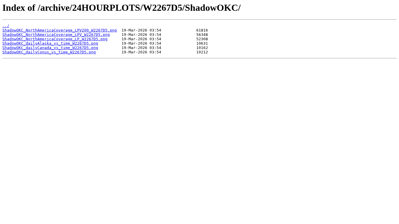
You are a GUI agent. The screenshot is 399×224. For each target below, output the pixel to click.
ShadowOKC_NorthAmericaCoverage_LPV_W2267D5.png (56, 34)
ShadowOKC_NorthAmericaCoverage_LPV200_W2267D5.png (59, 30)
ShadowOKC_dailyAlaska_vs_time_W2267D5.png (50, 43)
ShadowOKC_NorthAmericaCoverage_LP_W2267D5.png (54, 39)
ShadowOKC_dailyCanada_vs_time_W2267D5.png (50, 48)
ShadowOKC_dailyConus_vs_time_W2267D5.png (49, 52)
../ (5, 26)
